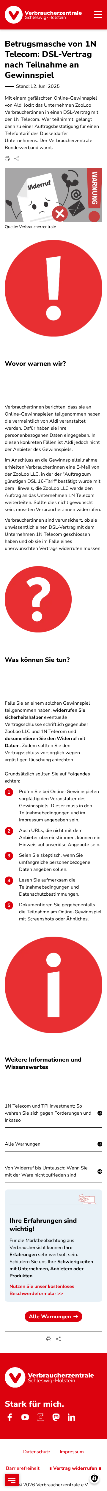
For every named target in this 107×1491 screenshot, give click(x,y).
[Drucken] (7, 158)
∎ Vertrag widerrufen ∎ (75, 1468)
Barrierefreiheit (23, 1468)
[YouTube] (25, 1417)
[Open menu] (12, 1480)
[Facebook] (9, 1417)
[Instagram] (40, 1417)
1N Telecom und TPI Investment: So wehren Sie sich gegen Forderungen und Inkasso (48, 1113)
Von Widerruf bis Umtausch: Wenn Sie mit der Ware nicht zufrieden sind (46, 1171)
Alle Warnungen (22, 1144)
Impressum (72, 1452)
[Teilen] (16, 158)
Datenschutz (36, 1452)
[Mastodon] (56, 1417)
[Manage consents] (94, 1478)
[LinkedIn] (71, 1417)
